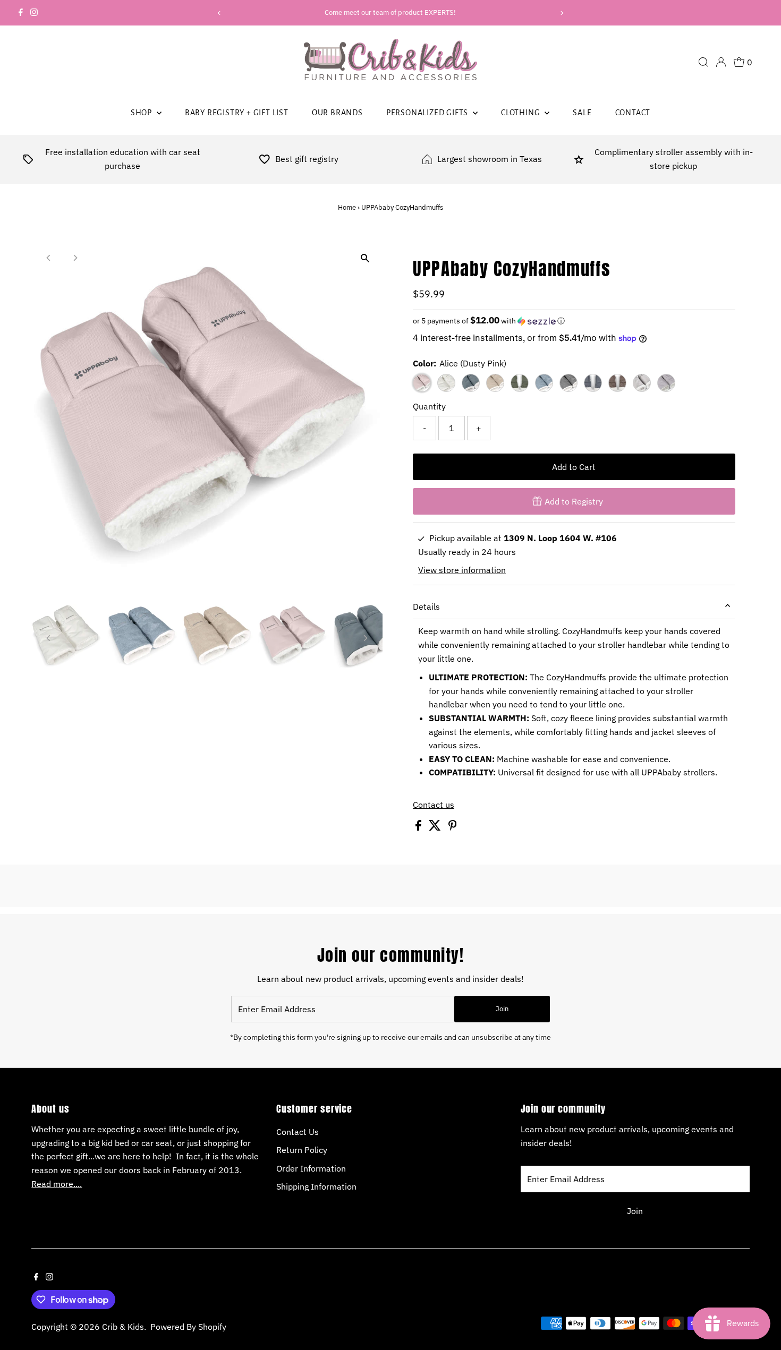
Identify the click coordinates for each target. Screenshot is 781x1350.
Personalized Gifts (428, 112)
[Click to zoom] (365, 258)
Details (426, 606)
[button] (574, 320)
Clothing (521, 112)
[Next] (562, 13)
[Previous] (219, 13)
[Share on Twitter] (436, 827)
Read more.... (56, 1183)
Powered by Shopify (188, 1326)
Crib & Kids (123, 1326)
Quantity (429, 406)
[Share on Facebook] (419, 827)
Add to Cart (574, 467)
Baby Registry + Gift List (236, 112)
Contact (633, 112)
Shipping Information (316, 1186)
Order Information (311, 1168)
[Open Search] (703, 62)
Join (502, 1008)
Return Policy (301, 1149)
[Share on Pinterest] (452, 827)
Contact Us (297, 1131)
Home (347, 207)
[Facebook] (21, 12)
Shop (142, 112)
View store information (462, 570)
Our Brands (337, 112)
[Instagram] (34, 12)
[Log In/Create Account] (721, 62)
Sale (582, 112)
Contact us (433, 804)
